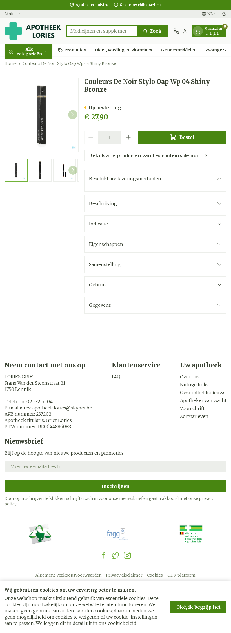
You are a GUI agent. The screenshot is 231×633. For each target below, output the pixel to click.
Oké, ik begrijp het (198, 607)
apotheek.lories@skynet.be (62, 408)
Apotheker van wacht (203, 400)
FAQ (116, 377)
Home (11, 63)
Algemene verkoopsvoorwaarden (68, 575)
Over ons (190, 377)
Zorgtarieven (194, 416)
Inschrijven (115, 486)
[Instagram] (127, 555)
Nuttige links (194, 384)
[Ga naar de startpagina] (33, 31)
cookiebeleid (122, 623)
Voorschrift (192, 408)
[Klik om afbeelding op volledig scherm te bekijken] (41, 115)
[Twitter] (115, 555)
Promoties (75, 49)
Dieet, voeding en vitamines (123, 49)
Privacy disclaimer (124, 575)
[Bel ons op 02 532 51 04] (176, 31)
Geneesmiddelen (179, 49)
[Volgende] (72, 114)
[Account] (185, 31)
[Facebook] (103, 555)
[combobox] (101, 31)
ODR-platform (181, 575)
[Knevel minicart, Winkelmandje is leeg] (198, 31)
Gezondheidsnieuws (202, 392)
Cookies (155, 575)
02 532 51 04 (39, 401)
